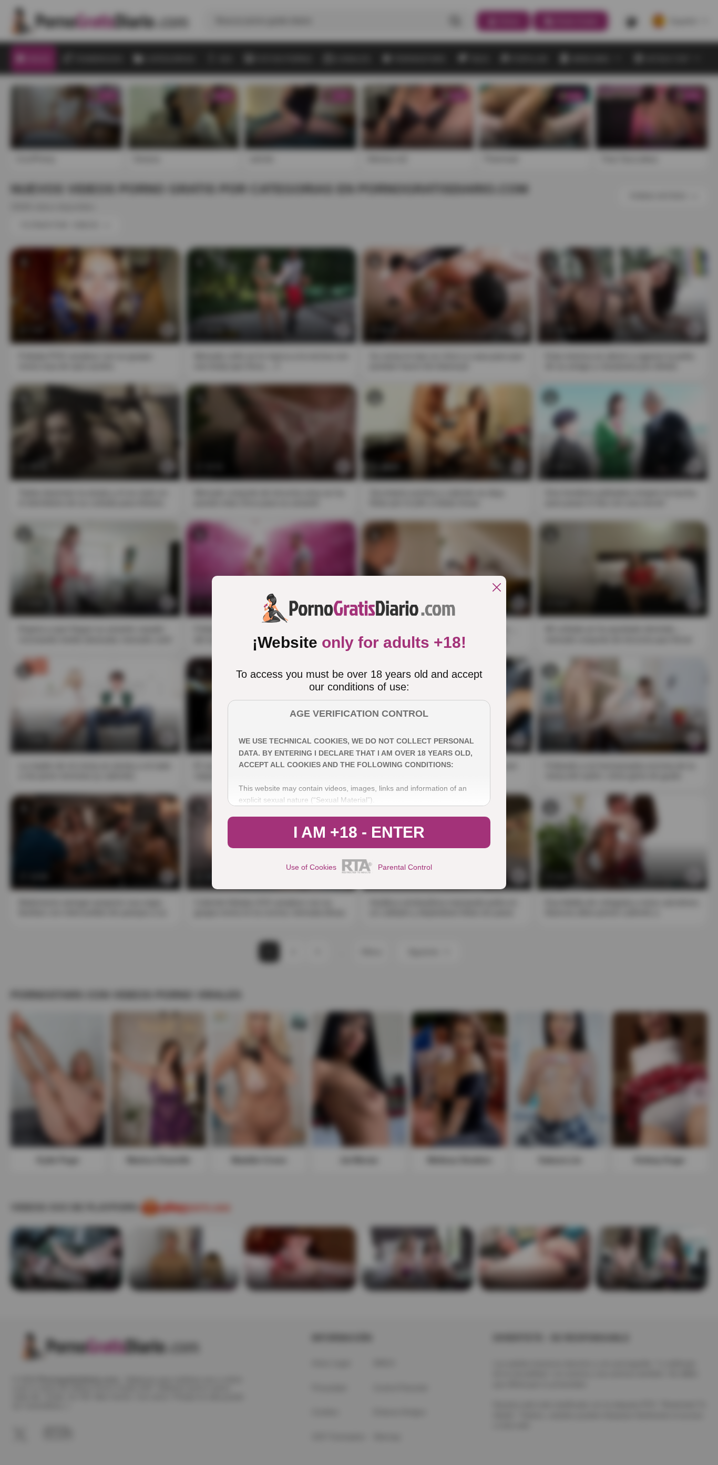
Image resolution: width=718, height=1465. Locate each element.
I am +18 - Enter (359, 832)
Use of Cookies (311, 867)
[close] (497, 588)
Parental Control (405, 867)
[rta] (357, 872)
